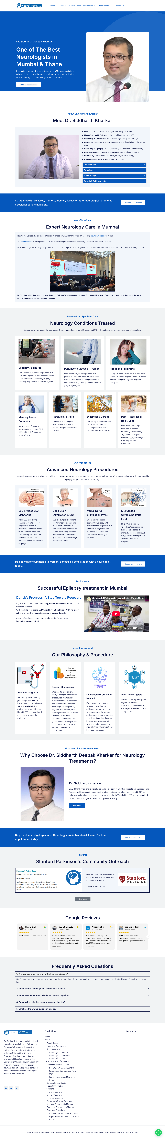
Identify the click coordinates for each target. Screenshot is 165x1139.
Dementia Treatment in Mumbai (60, 1107)
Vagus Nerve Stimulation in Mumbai (64, 1116)
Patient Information (55, 1086)
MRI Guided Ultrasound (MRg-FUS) (131, 514)
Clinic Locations (53, 1049)
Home (52, 5)
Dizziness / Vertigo (98, 416)
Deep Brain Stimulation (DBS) (61, 1068)
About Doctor (52, 1043)
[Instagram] (17, 1088)
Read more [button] (56, 946)
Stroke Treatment (54, 1092)
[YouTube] (11, 1088)
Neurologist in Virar (57, 1058)
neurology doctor (98, 236)
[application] (65, 6)
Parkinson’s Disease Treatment (60, 1101)
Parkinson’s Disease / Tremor (81, 368)
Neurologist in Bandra (58, 1052)
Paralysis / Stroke (63, 416)
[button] (139, 5)
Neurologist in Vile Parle (59, 1055)
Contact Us (119, 5)
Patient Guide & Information (81, 5)
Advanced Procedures (56, 1110)
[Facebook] (6, 1088)
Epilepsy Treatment (55, 1098)
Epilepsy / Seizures (30, 367)
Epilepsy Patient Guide (56, 1083)
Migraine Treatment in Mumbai (60, 1104)
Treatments (104, 5)
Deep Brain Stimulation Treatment (63, 1113)
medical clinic (26, 241)
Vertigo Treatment (55, 1095)
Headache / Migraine (122, 368)
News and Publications (56, 1046)
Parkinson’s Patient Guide (58, 1064)
